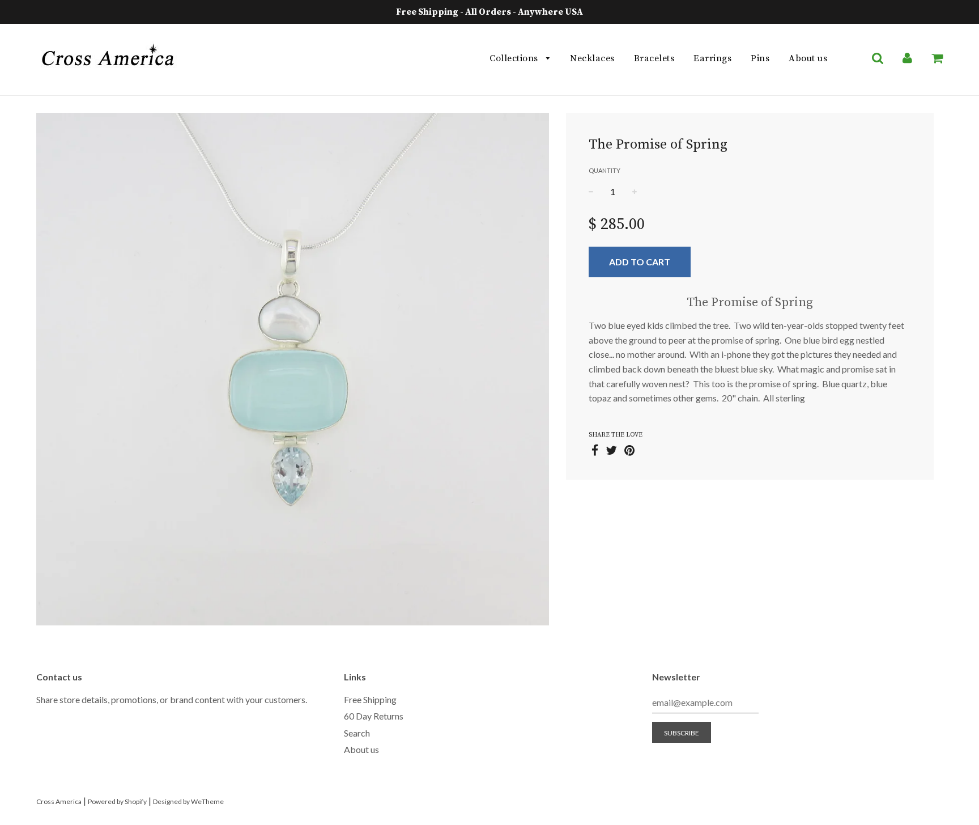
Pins (760, 58)
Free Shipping (370, 699)
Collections (515, 58)
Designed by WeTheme (188, 801)
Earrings (712, 58)
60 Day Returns (373, 715)
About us (808, 58)
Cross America (59, 801)
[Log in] (907, 58)
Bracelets (654, 58)
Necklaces (592, 58)
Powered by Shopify (117, 801)
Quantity (604, 170)
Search (357, 732)
